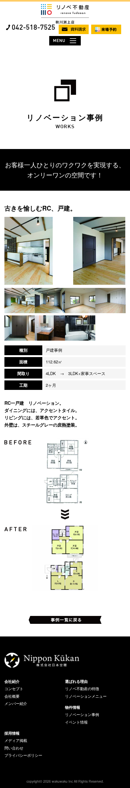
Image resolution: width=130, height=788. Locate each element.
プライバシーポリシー (23, 755)
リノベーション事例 (82, 714)
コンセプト (13, 688)
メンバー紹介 (15, 703)
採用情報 (12, 733)
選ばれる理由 (76, 681)
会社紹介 (12, 681)
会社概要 (12, 696)
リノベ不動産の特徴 (82, 688)
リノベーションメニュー (86, 696)
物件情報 (72, 707)
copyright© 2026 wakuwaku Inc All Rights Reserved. (65, 781)
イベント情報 (76, 722)
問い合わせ (13, 748)
